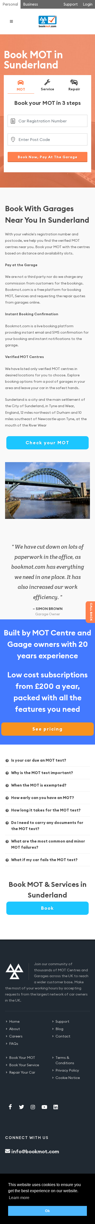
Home (14, 1021)
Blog (59, 1029)
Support (71, 4)
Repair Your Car (22, 1072)
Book (47, 908)
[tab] (21, 86)
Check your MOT (47, 443)
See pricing (47, 729)
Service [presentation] (47, 89)
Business (30, 4)
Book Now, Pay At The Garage (48, 157)
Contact (62, 1036)
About (14, 1029)
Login (87, 4)
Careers (16, 1036)
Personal (10, 4)
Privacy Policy (67, 1070)
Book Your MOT (22, 1057)
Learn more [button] (19, 1197)
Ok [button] (47, 1211)
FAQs (13, 1043)
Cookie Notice (67, 1077)
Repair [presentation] (74, 89)
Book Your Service (24, 1065)
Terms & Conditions (64, 1060)
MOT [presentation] (21, 89)
